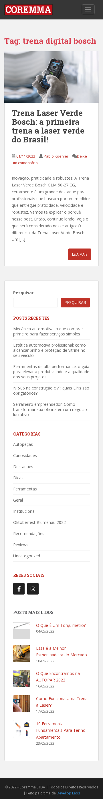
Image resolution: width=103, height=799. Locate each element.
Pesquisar (23, 292)
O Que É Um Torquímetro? (61, 625)
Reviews (20, 544)
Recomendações (28, 533)
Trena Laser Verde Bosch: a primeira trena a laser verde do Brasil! (48, 126)
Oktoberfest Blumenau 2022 (39, 522)
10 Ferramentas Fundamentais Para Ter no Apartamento (61, 730)
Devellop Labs (68, 793)
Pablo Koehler (56, 156)
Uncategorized (26, 555)
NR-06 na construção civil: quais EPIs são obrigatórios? (51, 390)
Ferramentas (25, 489)
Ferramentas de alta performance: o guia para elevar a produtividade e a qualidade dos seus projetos (51, 371)
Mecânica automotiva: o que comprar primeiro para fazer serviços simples (48, 331)
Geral (18, 500)
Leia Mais (79, 254)
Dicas (18, 477)
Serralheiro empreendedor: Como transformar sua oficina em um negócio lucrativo (50, 409)
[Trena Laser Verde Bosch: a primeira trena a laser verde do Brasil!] (51, 77)
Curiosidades (25, 455)
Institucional (24, 511)
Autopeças (23, 444)
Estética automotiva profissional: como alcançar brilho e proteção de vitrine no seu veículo (49, 350)
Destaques (23, 466)
